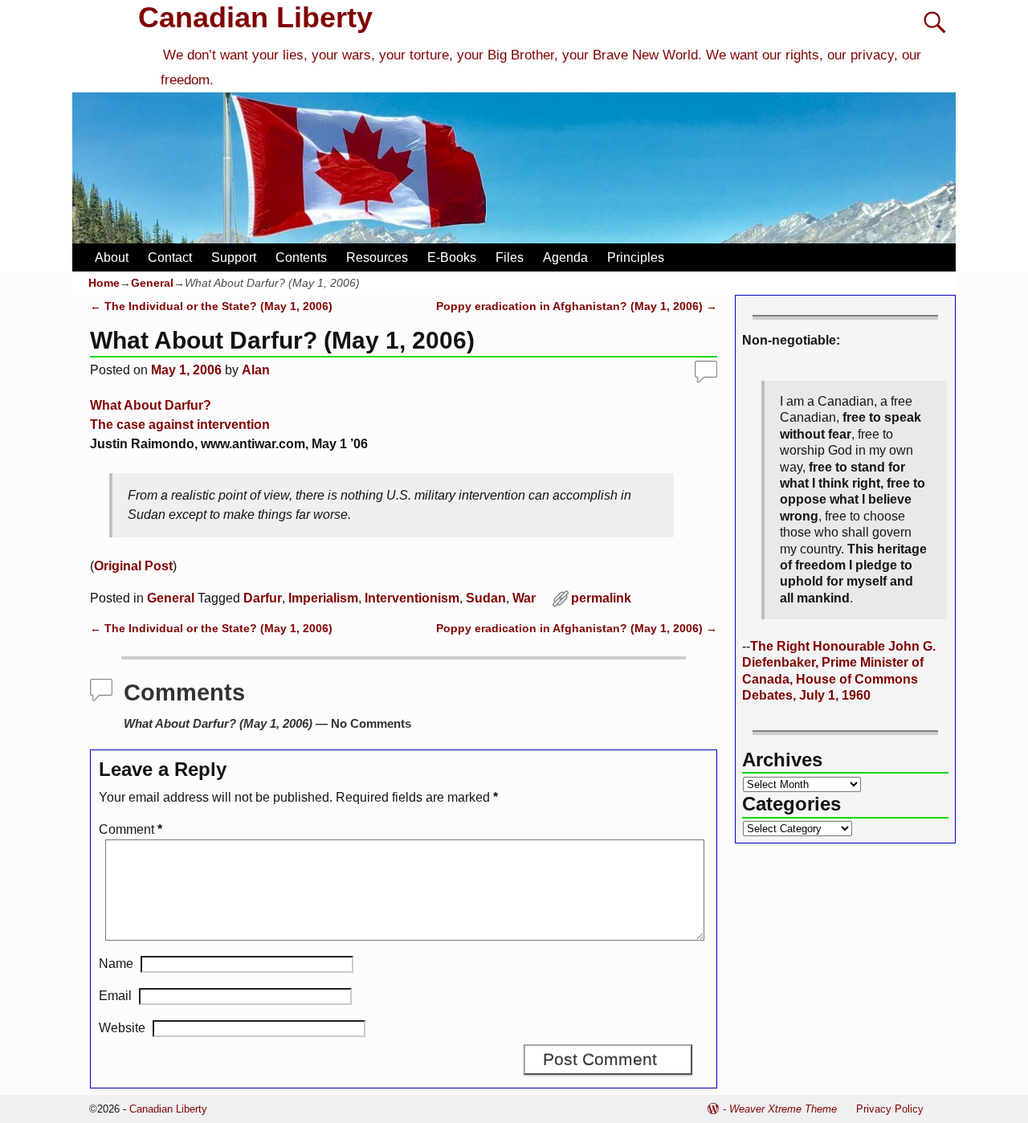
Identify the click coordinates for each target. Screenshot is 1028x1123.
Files (510, 257)
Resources (377, 257)
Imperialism (323, 598)
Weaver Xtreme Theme (783, 1109)
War (524, 598)
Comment (130, 829)
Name (116, 963)
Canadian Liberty (255, 17)
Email (115, 996)
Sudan (486, 598)
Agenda (565, 257)
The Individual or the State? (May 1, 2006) (211, 306)
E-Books (451, 257)
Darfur (262, 598)
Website (122, 1028)
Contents (301, 257)
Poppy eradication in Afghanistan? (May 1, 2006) (576, 306)
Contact (170, 257)
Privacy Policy (890, 1109)
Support (233, 257)
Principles (635, 257)
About (111, 257)
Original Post (133, 566)
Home (104, 282)
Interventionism (412, 598)
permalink (601, 598)
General (152, 282)
